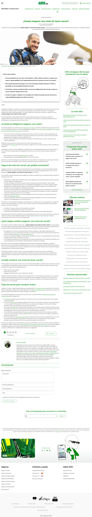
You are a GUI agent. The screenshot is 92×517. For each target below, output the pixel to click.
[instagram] (42, 450)
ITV (81, 251)
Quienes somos (67, 470)
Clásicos (77, 241)
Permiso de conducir (76, 265)
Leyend (84, 258)
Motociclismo (69, 231)
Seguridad (79, 228)
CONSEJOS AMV (29, 8)
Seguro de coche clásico (7, 486)
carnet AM (8, 299)
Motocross (73, 245)
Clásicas (86, 248)
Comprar (80, 245)
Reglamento (78, 231)
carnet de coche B (21, 317)
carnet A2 (14, 307)
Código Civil (17, 234)
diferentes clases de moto (39, 290)
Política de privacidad (48, 503)
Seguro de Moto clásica (7, 478)
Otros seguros (5, 489)
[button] (77, 156)
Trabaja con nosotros (68, 473)
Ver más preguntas (77, 189)
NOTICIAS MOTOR (46, 8)
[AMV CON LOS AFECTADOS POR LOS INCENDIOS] (68, 211)
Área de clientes (86, 3)
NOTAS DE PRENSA (84, 8)
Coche (72, 228)
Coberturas (84, 241)
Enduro (76, 262)
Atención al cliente (37, 478)
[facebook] (44, 450)
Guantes (66, 268)
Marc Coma (71, 255)
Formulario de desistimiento (68, 503)
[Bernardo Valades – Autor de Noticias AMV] (8, 341)
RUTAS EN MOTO (65, 8)
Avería (88, 268)
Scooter (80, 248)
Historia (79, 258)
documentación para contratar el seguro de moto (33, 324)
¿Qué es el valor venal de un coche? (72, 293)
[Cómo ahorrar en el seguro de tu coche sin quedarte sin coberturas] (68, 203)
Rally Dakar (69, 241)
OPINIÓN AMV (56, 8)
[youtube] (47, 450)
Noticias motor (11, 66)
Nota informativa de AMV (43, 510)
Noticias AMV (4, 66)
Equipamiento (68, 235)
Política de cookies (31, 503)
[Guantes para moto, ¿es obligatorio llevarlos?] (68, 219)
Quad (86, 251)
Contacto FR (35, 476)
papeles (13, 144)
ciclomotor (75, 251)
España (87, 245)
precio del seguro (14, 196)
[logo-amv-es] (43, 2)
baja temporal (24, 155)
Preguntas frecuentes (38, 470)
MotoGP (87, 228)
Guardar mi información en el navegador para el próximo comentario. (21, 397)
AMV (85, 255)
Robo (83, 268)
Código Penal (29, 234)
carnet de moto (40, 288)
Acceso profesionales (68, 478)
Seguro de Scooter (6, 473)
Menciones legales (15, 503)
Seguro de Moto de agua (8, 481)
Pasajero (67, 265)
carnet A (27, 312)
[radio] (5, 332)
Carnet (84, 238)
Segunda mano (70, 258)
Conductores (84, 262)
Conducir (76, 235)
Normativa (69, 262)
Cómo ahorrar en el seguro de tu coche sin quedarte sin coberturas (82, 202)
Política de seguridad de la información (64, 506)
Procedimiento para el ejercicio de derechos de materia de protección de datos (29, 506)
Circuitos (73, 268)
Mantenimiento (85, 235)
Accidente (78, 255)
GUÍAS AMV (75, 8)
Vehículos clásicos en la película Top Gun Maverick (76, 278)
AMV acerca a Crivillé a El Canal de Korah (74, 286)
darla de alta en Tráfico (29, 127)
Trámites (78, 238)
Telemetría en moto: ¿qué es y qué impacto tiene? (76, 289)
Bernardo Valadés (21, 342)
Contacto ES (35, 473)
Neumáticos (86, 265)
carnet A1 (13, 302)
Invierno (67, 248)
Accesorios (70, 238)
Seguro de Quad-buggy (7, 476)
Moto (66, 228)
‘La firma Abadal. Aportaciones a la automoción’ (44, 353)
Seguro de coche (6, 484)
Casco (66, 245)
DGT (78, 268)
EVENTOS (37, 8)
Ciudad (68, 251)
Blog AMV (65, 476)
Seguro (86, 231)
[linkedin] (49, 450)
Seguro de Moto (5, 470)
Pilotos (73, 248)
